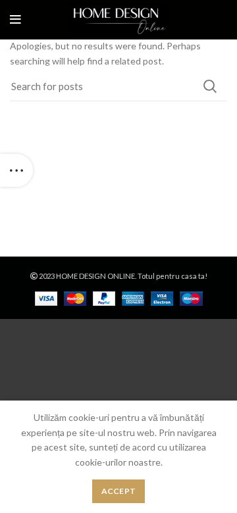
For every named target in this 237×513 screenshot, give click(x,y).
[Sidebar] (16, 170)
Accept (118, 491)
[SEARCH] (209, 86)
